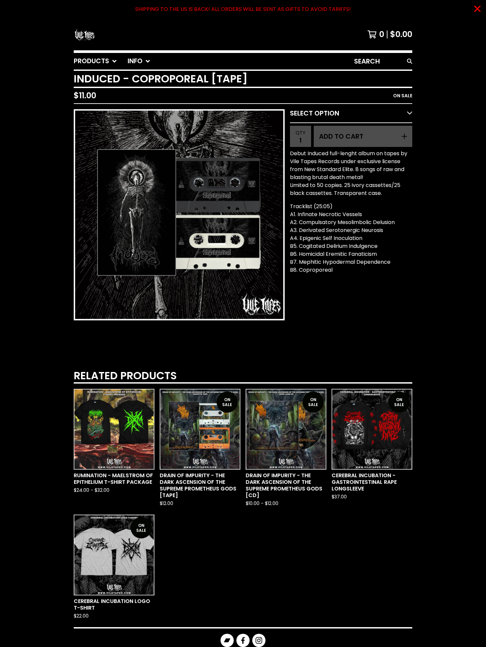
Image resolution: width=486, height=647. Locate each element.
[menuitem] (95, 61)
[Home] (84, 34)
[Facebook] (243, 640)
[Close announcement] (477, 9)
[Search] (409, 61)
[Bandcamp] (227, 640)
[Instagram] (258, 640)
